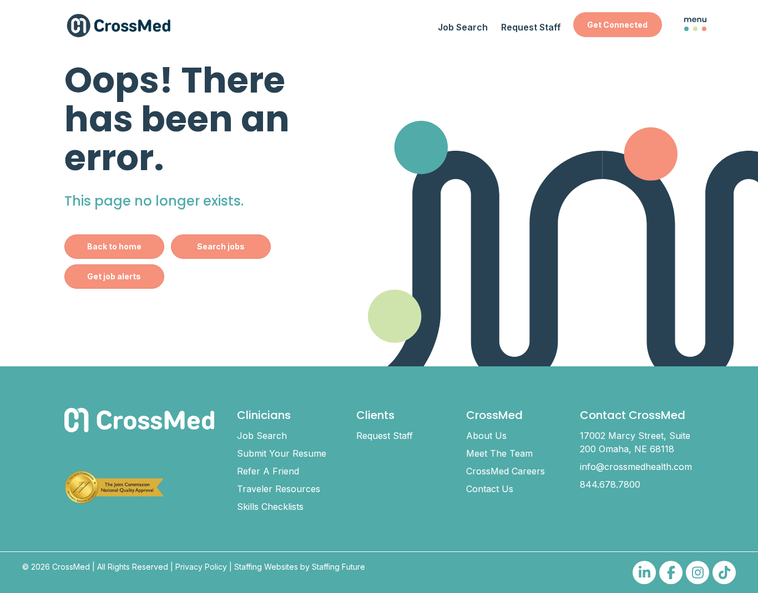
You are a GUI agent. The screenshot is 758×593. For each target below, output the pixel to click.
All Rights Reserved (132, 566)
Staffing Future (338, 566)
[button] (617, 24)
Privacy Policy (201, 566)
